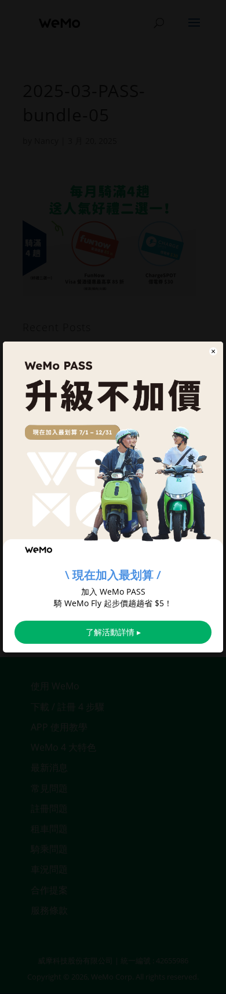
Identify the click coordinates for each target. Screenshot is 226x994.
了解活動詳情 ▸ (113, 631)
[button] (213, 351)
